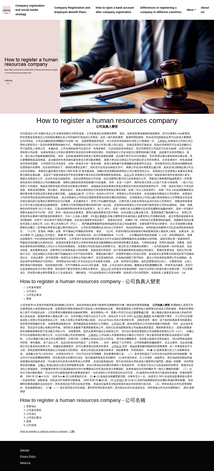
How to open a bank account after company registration (115, 10)
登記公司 (106, 269)
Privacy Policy (28, 456)
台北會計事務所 (142, 316)
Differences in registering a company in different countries (160, 10)
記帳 (72, 431)
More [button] (190, 9)
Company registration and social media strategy (29, 10)
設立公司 (129, 175)
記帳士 (42, 365)
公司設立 (117, 346)
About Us (205, 10)
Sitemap (24, 450)
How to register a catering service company (44, 431)
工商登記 (162, 141)
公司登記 (117, 323)
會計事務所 (100, 216)
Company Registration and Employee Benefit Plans (72, 10)
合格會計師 (74, 193)
